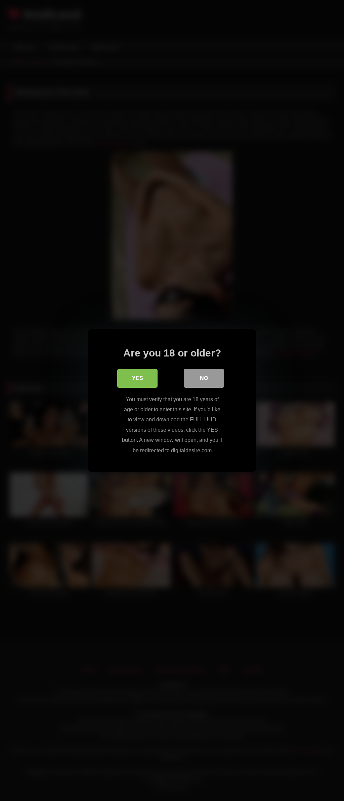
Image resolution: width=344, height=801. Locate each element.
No (204, 378)
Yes (137, 378)
